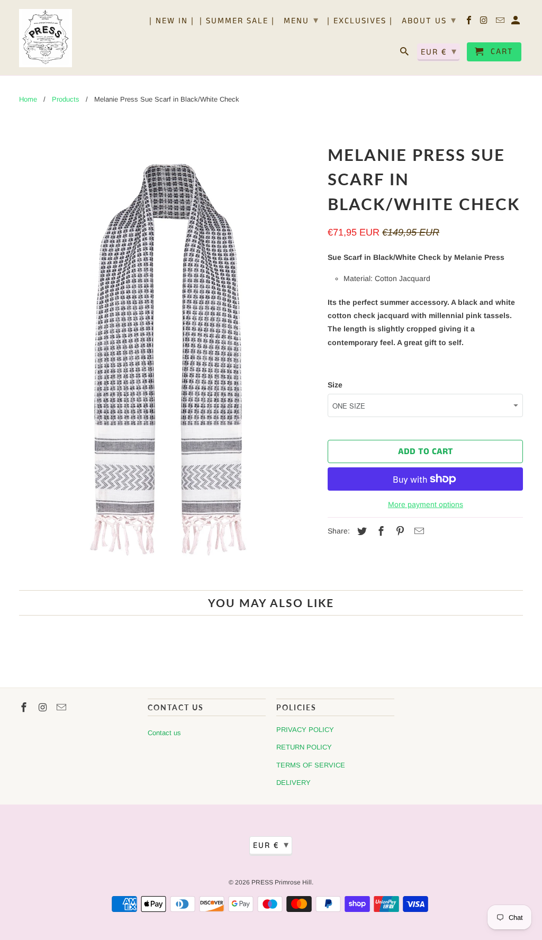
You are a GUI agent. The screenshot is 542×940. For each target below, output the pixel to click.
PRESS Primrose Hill (281, 882)
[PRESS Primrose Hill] (45, 37)
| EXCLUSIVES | (360, 21)
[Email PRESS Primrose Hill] (501, 22)
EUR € (439, 52)
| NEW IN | (171, 21)
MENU (301, 21)
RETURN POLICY (304, 747)
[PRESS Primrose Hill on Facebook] (470, 22)
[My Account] (516, 22)
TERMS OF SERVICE (310, 765)
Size (335, 385)
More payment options (425, 504)
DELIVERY (293, 783)
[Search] (405, 54)
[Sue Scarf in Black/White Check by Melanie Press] (168, 360)
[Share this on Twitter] (360, 531)
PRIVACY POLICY (305, 730)
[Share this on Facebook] (379, 531)
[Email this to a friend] (417, 531)
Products (65, 99)
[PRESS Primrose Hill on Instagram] (485, 22)
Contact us (164, 733)
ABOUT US (429, 21)
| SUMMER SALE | (237, 21)
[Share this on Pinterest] (398, 531)
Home (28, 99)
